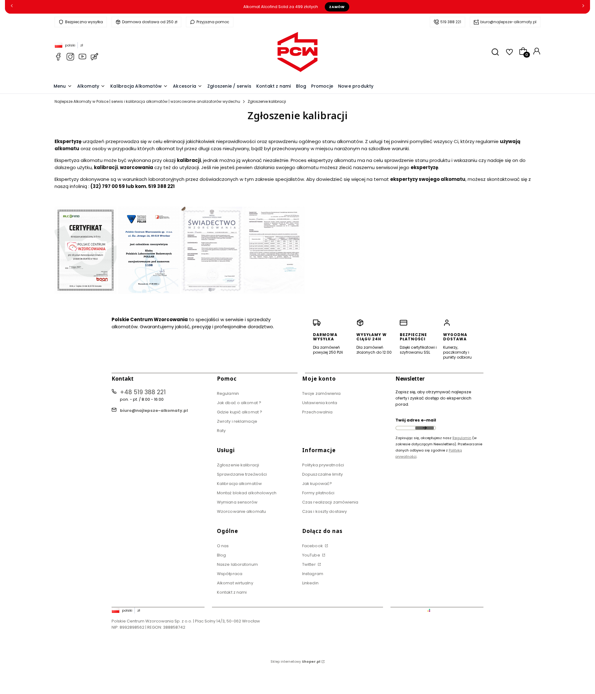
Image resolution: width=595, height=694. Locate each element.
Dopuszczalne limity (322, 474)
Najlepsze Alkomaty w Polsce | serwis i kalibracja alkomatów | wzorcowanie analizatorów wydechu (147, 101)
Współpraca (229, 574)
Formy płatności (318, 493)
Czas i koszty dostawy (324, 511)
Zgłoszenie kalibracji (238, 465)
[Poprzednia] (11, 7)
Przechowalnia (317, 412)
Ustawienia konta (319, 403)
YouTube (311, 555)
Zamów (337, 6)
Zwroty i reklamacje (237, 421)
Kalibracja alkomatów (239, 484)
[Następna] (583, 7)
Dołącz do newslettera (424, 428)
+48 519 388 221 (143, 392)
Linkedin (310, 583)
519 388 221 (450, 21)
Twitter (309, 564)
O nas (223, 546)
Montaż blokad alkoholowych (247, 493)
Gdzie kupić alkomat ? (239, 412)
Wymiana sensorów (237, 502)
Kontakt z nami (232, 592)
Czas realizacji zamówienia (330, 502)
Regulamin (228, 393)
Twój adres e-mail (415, 420)
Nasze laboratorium (237, 564)
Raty (221, 431)
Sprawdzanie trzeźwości (242, 474)
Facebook (313, 546)
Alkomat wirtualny (235, 583)
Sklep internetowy (295, 661)
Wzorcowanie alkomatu (241, 511)
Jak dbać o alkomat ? (239, 403)
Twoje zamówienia (321, 393)
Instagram (312, 574)
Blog (221, 555)
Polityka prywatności (323, 465)
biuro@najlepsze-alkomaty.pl (508, 21)
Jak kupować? (317, 484)
